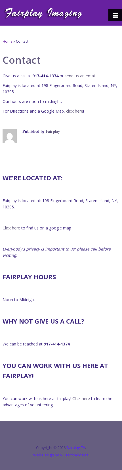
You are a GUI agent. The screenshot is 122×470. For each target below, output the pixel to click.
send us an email (80, 75)
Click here (11, 228)
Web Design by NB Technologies (61, 454)
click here (74, 111)
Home (7, 41)
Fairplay (53, 131)
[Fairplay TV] (43, 13)
